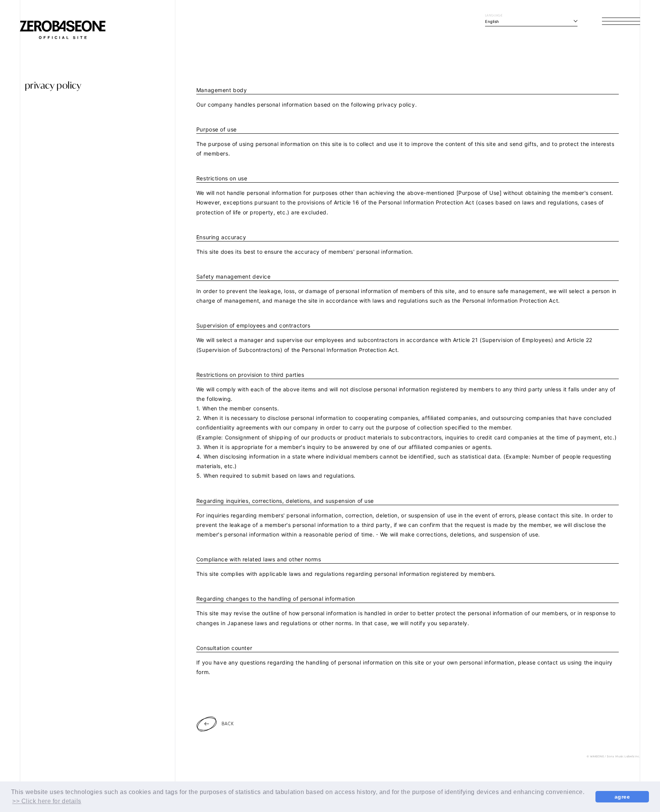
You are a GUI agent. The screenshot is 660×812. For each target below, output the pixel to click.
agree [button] (622, 797)
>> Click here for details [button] (46, 801)
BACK (228, 723)
